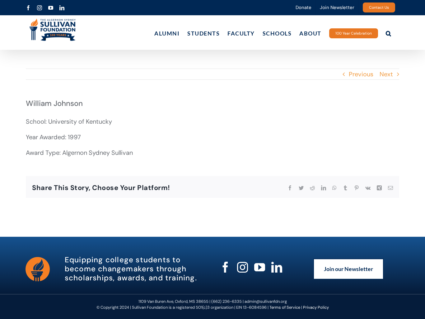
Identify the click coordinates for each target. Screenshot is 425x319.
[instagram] (242, 267)
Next (386, 74)
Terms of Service (284, 307)
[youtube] (259, 267)
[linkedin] (276, 267)
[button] (389, 33)
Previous (361, 74)
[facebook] (225, 267)
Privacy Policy (316, 307)
